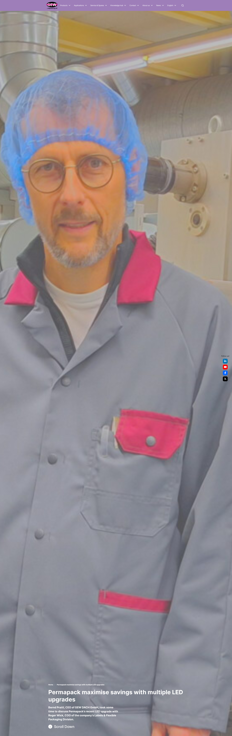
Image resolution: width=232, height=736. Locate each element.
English (170, 5)
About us (146, 5)
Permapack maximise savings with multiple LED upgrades (80, 685)
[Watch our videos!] (225, 367)
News (158, 5)
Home (50, 685)
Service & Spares (97, 5)
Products (64, 5)
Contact (133, 5)
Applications (79, 5)
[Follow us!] (225, 361)
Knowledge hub (116, 5)
